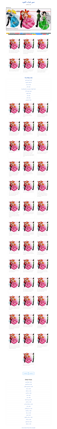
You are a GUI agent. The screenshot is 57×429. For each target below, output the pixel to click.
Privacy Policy (29, 427)
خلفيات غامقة (28, 395)
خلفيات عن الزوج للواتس (28, 408)
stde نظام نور (44, 34)
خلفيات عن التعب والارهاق (28, 417)
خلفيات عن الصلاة (28, 390)
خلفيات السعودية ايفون (28, 80)
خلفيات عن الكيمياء (28, 410)
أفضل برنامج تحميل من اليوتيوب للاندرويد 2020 (14, 34)
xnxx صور (21, 33)
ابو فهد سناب (7, 33)
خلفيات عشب (28, 397)
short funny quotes (37, 33)
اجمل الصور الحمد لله (12, 33)
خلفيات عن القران (28, 401)
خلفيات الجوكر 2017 (28, 91)
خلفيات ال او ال (28, 84)
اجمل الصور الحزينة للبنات (39, 34)
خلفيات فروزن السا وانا (28, 399)
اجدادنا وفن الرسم (32, 33)
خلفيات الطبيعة (28, 93)
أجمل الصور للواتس (17, 33)
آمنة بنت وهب (34, 34)
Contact (25, 427)
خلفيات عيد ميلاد (28, 412)
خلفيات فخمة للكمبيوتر (28, 384)
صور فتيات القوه (28, 2)
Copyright (33, 427)
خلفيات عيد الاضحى (28, 393)
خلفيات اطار (28, 86)
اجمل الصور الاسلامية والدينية (44, 33)
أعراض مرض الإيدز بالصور (23, 34)
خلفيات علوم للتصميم (28, 382)
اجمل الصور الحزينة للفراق (29, 34)
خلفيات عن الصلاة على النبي (28, 404)
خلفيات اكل (28, 95)
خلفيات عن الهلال (28, 423)
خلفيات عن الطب (28, 419)
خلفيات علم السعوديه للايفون (28, 386)
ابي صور (47, 34)
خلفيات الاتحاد (28, 97)
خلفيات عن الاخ (28, 388)
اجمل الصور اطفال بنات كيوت (26, 33)
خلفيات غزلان (28, 406)
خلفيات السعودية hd (28, 82)
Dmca (23, 427)
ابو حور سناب (49, 33)
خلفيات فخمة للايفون (28, 421)
